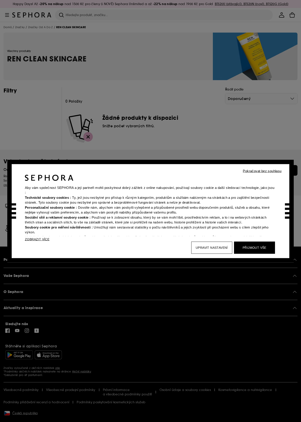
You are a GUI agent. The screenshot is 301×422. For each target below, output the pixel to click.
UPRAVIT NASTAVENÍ (212, 247)
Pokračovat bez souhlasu (262, 171)
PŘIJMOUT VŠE (254, 247)
